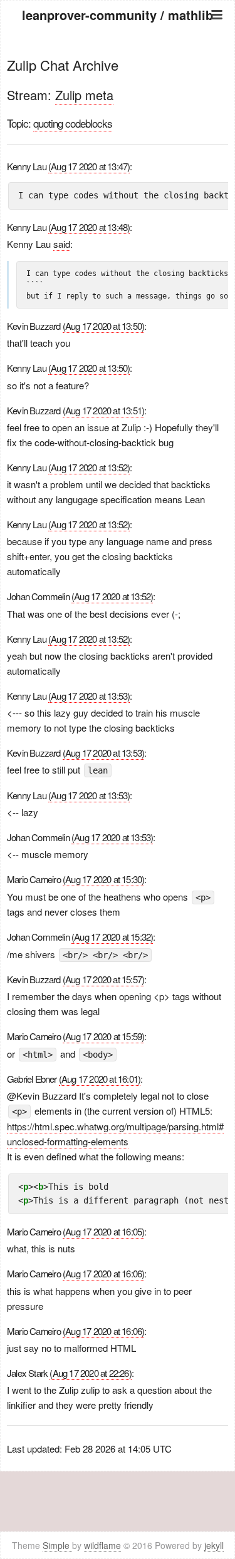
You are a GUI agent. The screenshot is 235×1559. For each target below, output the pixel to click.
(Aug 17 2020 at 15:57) (103, 979)
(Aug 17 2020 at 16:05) (103, 1231)
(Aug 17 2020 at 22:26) (90, 1372)
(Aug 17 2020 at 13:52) (89, 467)
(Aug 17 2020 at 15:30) (103, 879)
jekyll (214, 1545)
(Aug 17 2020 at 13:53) (89, 695)
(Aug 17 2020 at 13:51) (103, 410)
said (61, 243)
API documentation (118, 79)
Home (117, 48)
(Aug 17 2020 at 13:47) (89, 166)
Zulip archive (117, 64)
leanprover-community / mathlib (117, 15)
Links (117, 111)
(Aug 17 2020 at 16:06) (103, 1273)
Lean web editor (117, 95)
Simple (57, 1545)
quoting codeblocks (72, 123)
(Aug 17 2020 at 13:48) (89, 226)
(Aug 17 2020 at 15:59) (103, 1036)
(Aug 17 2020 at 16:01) (99, 1078)
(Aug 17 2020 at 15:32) (112, 936)
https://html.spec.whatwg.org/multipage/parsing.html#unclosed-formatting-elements (115, 1134)
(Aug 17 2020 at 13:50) (103, 325)
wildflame (102, 1545)
